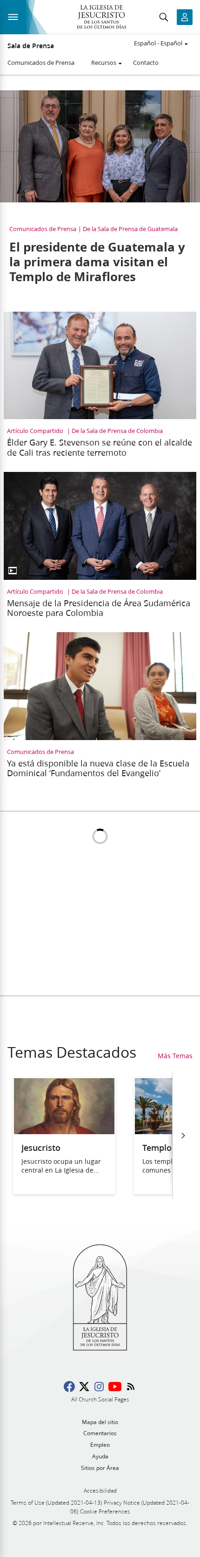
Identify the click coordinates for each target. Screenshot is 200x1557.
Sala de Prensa (30, 46)
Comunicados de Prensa (40, 62)
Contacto (146, 62)
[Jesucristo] (64, 1131)
